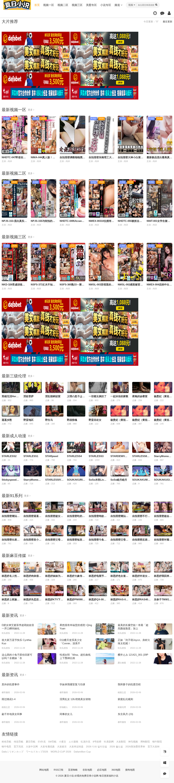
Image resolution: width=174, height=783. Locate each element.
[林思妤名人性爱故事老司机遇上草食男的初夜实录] (11, 567)
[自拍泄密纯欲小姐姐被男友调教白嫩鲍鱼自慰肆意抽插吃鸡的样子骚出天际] (98, 507)
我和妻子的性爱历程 (129, 684)
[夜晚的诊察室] (141, 387)
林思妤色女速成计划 (121, 575)
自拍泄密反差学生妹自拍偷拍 (148, 539)
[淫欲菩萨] (32, 387)
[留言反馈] (162, 13)
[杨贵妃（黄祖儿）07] (141, 411)
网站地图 (44, 769)
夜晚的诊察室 (139, 396)
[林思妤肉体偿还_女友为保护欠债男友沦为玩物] (32, 567)
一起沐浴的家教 (119, 396)
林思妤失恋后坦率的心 (36, 599)
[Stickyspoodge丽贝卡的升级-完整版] (11, 470)
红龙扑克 (85, 741)
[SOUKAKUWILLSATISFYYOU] (141, 470)
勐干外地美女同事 (12, 714)
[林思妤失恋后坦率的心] (32, 590)
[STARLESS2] (11, 447)
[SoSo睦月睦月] (119, 470)
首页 (37, 5)
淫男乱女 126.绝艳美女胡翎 (75, 699)
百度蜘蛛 (73, 769)
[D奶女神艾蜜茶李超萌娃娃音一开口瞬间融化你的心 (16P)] (47, 629)
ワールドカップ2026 (37, 751)
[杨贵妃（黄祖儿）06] (119, 411)
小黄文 (62, 741)
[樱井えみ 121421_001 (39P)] (163, 658)
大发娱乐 (62, 746)
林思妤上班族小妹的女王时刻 (18, 599)
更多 (30, 109)
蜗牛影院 (157, 741)
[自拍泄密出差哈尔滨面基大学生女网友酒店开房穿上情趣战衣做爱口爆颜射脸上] (11, 530)
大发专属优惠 (47, 746)
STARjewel (51, 456)
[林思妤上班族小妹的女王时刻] (11, 590)
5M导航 (52, 741)
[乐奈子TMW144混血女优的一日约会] (163, 590)
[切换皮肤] (164, 762)
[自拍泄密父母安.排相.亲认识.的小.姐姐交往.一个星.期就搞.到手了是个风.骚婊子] (119, 530)
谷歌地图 (87, 769)
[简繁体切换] (164, 751)
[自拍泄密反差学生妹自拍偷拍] (141, 530)
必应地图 (102, 769)
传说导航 (18, 741)
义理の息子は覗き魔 (78, 396)
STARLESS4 (74, 456)
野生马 (49, 419)
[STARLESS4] (76, 447)
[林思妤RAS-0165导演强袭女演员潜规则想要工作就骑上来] (119, 590)
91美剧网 (109, 741)
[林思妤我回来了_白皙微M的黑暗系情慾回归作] (163, 567)
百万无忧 (18, 746)
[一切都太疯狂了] (98, 387)
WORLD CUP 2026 (61, 751)
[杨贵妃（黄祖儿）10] (163, 387)
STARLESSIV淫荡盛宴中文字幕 (63, 479)
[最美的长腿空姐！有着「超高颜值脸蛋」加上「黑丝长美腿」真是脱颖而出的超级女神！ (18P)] (163, 629)
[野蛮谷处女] (98, 411)
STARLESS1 (30, 456)
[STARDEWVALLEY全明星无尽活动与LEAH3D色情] (119, 447)
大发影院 (121, 741)
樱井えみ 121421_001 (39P (133, 654)
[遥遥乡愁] (11, 411)
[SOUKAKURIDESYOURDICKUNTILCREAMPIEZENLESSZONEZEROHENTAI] (76, 470)
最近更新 (167, 21)
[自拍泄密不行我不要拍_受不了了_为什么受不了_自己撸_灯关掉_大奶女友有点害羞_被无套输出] (141, 507)
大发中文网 (32, 746)
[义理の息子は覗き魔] (76, 387)
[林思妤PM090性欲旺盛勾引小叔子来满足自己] (76, 590)
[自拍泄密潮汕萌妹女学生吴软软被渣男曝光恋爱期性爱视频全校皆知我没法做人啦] (119, 507)
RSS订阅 (58, 769)
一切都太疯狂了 (98, 396)
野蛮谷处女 (95, 419)
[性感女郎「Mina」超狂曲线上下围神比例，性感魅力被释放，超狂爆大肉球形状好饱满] (105, 658)
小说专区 (105, 5)
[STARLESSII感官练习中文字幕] (141, 447)
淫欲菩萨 (28, 396)
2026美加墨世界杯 (135, 746)
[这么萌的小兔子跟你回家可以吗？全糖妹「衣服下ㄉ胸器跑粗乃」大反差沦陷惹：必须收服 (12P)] (47, 658)
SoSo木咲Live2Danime (102, 479)
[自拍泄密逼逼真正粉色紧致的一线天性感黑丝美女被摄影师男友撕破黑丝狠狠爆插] (32, 507)
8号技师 (97, 741)
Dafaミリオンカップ (12, 751)
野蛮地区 (28, 419)
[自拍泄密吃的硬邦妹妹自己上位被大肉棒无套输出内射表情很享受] (76, 507)
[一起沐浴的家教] (119, 387)
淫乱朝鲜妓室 (52, 396)
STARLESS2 (9, 456)
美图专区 (91, 5)
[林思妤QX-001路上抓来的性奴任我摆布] (98, 590)
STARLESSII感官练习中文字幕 (149, 456)
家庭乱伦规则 (125, 699)
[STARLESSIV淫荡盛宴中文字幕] (54, 470)
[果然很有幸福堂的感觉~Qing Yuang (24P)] (105, 629)
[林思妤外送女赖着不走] (141, 567)
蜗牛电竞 (6, 746)
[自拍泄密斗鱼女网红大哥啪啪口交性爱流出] (98, 530)
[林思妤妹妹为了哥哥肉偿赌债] (54, 567)
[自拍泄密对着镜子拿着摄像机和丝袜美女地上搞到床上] (163, 530)
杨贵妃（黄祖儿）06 (122, 419)
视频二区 (62, 5)
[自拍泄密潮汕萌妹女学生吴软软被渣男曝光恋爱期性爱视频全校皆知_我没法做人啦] (11, 507)
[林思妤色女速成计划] (119, 567)
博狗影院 (145, 741)
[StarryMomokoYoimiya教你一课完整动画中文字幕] (163, 447)
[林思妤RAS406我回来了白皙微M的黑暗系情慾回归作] (141, 590)
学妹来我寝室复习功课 (72, 684)
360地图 (115, 769)
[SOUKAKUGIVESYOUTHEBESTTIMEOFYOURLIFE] (163, 470)
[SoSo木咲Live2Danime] (98, 470)
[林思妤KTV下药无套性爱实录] (54, 590)
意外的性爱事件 (11, 684)
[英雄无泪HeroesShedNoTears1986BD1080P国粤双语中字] (11, 387)
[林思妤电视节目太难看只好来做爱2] (98, 567)
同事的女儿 (66, 714)
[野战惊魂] (76, 411)
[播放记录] (155, 13)
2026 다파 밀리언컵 (96, 746)
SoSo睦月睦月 (118, 479)
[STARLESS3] (98, 447)
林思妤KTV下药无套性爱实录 (61, 599)
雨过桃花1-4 (8, 699)
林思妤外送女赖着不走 (145, 575)
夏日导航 (30, 741)
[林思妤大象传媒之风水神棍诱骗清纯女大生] (76, 567)
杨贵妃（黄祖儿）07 (143, 419)
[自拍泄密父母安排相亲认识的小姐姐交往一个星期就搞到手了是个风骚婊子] (54, 530)
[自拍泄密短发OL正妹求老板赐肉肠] (76, 530)
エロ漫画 (73, 741)
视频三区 (77, 5)
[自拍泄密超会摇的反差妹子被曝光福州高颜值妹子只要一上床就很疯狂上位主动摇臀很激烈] (163, 507)
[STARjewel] (54, 447)
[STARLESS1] (32, 447)
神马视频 (133, 741)
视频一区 (48, 5)
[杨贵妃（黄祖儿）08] (163, 411)
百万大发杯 (154, 746)
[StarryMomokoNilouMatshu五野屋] (32, 470)
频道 (118, 5)
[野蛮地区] (32, 411)
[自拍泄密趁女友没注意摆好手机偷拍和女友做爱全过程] (54, 507)
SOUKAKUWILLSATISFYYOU (150, 479)
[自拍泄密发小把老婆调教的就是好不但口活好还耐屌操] (32, 530)
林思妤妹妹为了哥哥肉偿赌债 (61, 575)
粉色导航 (6, 741)
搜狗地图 (130, 769)
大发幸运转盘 (76, 746)
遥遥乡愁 (7, 419)
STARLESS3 (96, 456)
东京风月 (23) (125, 714)
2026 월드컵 (116, 746)
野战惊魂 (72, 419)
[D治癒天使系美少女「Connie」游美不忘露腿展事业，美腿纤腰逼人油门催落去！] (105, 644)
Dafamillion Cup (82, 751)
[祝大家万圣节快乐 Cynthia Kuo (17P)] (47, 644)
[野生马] (54, 411)
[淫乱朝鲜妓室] (54, 387)
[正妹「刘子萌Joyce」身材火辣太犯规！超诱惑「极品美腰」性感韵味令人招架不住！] (163, 644)
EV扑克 (42, 741)
